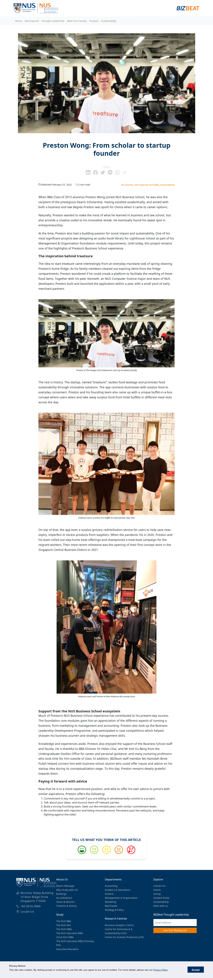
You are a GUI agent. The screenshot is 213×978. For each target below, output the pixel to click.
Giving (157, 893)
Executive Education (67, 949)
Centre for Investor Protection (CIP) (124, 937)
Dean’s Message (65, 885)
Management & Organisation (121, 897)
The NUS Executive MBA (69, 933)
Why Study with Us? (67, 889)
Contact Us (159, 885)
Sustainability (108, 20)
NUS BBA (154, 184)
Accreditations (64, 897)
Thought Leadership (52, 20)
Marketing (110, 901)
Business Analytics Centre (119, 925)
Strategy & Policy (114, 909)
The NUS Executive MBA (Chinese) (75, 941)
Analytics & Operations (117, 889)
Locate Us (27, 911)
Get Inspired (32, 20)
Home (18, 20)
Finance (109, 893)
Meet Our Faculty (77, 20)
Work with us (160, 905)
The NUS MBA (64, 929)
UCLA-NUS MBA (65, 937)
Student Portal (161, 897)
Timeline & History (66, 905)
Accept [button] (196, 969)
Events (157, 889)
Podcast (93, 20)
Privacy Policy (160, 970)
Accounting (111, 885)
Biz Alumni (127, 184)
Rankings (61, 893)
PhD (58, 945)
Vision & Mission (65, 901)
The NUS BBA (63, 921)
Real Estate (111, 905)
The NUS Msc (63, 925)
